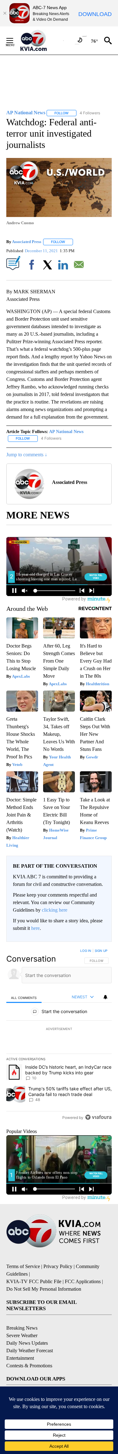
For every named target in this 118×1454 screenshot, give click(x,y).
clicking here (54, 910)
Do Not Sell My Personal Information (43, 1289)
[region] (59, 1035)
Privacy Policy (57, 1266)
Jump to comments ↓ (26, 454)
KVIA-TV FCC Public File (33, 1281)
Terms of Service (23, 1266)
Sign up (101, 950)
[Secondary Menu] (14, 40)
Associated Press (26, 241)
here (35, 928)
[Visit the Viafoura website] (98, 1117)
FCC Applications (83, 1281)
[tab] (24, 997)
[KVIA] (40, 41)
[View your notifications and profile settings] (105, 997)
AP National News (66, 431)
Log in (85, 950)
